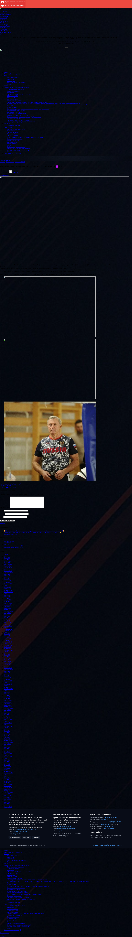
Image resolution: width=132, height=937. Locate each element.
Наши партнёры (12, 107)
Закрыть (2, 523)
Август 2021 (7, 651)
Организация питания (14, 118)
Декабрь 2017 (8, 723)
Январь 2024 (7, 605)
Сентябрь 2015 (8, 757)
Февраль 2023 (8, 622)
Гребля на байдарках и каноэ (16, 147)
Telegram (36, 837)
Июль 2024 (7, 595)
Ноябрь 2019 (7, 685)
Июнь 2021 (7, 655)
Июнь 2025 (7, 577)
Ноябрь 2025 (7, 569)
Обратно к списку (5, 485)
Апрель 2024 (7, 600)
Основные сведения (13, 91)
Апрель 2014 (7, 781)
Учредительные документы (15, 89)
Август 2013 (7, 794)
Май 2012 (7, 803)
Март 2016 (7, 752)
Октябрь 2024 (8, 590)
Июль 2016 (7, 745)
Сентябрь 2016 (8, 742)
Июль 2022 (7, 634)
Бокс (8, 152)
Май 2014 (7, 779)
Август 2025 (7, 574)
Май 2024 (7, 598)
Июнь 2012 (7, 802)
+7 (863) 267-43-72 (66, 826)
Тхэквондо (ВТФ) (12, 134)
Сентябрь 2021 (8, 650)
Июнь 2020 (7, 674)
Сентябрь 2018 (8, 708)
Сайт (1, 517)
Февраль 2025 (8, 584)
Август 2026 (7, 554)
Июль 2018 (7, 711)
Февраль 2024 (8, 603)
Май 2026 (7, 559)
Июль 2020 (7, 672)
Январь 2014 (7, 786)
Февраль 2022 (8, 642)
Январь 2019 (7, 702)
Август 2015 (7, 758)
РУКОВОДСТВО (12, 99)
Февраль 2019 (8, 700)
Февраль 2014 (8, 784)
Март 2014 (7, 782)
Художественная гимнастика (16, 129)
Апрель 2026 (7, 561)
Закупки (9, 84)
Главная (2, 160)
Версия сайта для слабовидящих (14, 2)
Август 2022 (7, 632)
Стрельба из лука (12, 135)
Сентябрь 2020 (8, 669)
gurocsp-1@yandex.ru (20, 831)
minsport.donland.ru (62, 831)
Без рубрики (7, 542)
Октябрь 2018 (8, 706)
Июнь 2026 (7, 558)
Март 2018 (7, 718)
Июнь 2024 (7, 596)
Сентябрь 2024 (8, 592)
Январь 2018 (7, 721)
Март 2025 (7, 582)
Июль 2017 (7, 729)
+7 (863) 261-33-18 (107, 820)
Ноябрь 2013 (7, 789)
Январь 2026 (7, 566)
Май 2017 (7, 732)
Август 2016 (7, 744)
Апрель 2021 (7, 658)
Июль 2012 (7, 800)
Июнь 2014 (7, 778)
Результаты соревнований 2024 (13, 546)
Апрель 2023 (7, 619)
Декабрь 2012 (8, 797)
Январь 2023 (7, 624)
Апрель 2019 (7, 697)
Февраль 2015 (8, 766)
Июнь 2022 (7, 635)
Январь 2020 (7, 682)
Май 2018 (7, 715)
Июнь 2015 (7, 760)
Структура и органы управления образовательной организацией (27, 102)
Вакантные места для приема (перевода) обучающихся (24, 117)
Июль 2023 (7, 614)
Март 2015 (7, 765)
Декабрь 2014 (8, 768)
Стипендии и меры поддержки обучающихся (21, 122)
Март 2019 (7, 698)
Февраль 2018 (8, 719)
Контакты (120, 845)
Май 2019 (7, 695)
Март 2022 (7, 640)
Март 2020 (7, 679)
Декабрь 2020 (8, 664)
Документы (10, 92)
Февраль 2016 (8, 753)
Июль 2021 (7, 653)
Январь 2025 (7, 585)
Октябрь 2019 (8, 687)
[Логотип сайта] (6, 34)
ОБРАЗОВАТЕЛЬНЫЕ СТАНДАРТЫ (19, 94)
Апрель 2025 (7, 580)
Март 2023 (7, 621)
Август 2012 (7, 799)
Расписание (10, 79)
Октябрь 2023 (8, 609)
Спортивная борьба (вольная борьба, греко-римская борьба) (25, 137)
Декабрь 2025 (8, 567)
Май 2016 (7, 748)
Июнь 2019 (7, 693)
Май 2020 (7, 676)
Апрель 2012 (7, 805)
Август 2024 (7, 593)
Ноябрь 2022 (7, 627)
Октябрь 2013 (8, 790)
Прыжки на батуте (13, 140)
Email (2, 514)
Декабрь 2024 (8, 587)
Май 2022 (7, 637)
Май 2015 (7, 761)
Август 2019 (7, 690)
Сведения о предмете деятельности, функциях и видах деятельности (28, 109)
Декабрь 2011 (8, 807)
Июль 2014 (7, 776)
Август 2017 (7, 727)
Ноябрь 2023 (7, 608)
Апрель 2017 (7, 734)
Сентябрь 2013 (8, 792)
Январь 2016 (7, 755)
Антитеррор (11, 81)
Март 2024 (7, 601)
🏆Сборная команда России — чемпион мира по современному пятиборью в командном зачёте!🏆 (34, 531)
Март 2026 (7, 563)
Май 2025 (7, 579)
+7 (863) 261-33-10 (105, 824)
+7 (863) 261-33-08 (22, 829)
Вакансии (10, 105)
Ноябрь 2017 (7, 724)
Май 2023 (7, 617)
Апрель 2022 (7, 639)
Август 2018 (7, 710)
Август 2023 (7, 613)
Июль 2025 (7, 575)
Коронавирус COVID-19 (14, 112)
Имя (2, 510)
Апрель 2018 (7, 716)
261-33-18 (32, 829)
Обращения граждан (13, 125)
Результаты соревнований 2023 (15, 162)
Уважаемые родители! (10, 534)
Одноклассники (15, 837)
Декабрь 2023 (8, 606)
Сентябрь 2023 (8, 611)
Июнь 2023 (7, 616)
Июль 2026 (7, 556)
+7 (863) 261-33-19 (109, 826)
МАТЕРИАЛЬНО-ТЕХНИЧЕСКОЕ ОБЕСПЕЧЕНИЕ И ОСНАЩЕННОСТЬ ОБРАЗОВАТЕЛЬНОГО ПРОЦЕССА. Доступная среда (48, 104)
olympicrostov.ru (17, 834)
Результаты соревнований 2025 (13, 547)
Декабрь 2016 (8, 737)
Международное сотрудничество (17, 113)
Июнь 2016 (7, 747)
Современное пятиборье (14, 139)
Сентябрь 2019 (8, 689)
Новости (7, 160)
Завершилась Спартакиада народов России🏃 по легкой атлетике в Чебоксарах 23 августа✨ (32, 532)
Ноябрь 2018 (7, 705)
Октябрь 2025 (8, 571)
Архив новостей (9, 541)
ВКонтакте (26, 837)
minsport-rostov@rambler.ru (66, 829)
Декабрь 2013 (8, 787)
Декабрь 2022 (8, 626)
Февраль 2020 (8, 681)
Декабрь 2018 (8, 703)
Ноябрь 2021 (7, 647)
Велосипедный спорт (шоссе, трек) (18, 150)
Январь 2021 (7, 663)
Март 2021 (7, 660)
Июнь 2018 (7, 713)
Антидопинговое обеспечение (16, 82)
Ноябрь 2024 (7, 588)
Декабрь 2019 (8, 684)
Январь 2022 (7, 643)
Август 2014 (7, 774)
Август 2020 (7, 671)
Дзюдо (9, 145)
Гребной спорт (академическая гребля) (19, 148)
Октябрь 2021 (8, 648)
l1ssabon (15, 172)
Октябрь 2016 (8, 740)
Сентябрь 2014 (8, 773)
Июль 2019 (7, 692)
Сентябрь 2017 (8, 726)
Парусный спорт (12, 142)
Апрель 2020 (7, 677)
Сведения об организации (108, 845)
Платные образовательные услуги (17, 115)
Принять (2, 936)
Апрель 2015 (7, 763)
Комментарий (5, 507)
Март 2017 (7, 736)
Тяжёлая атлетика (12, 132)
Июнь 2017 (7, 731)
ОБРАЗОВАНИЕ (12, 96)
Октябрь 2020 (8, 668)
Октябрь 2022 (8, 629)
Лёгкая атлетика (12, 143)
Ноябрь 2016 (7, 739)
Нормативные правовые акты (16, 110)
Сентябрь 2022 (8, 630)
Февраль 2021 (8, 661)
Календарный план (13, 77)
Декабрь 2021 (8, 645)
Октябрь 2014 (8, 771)
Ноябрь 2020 (7, 666)
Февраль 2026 (8, 564)
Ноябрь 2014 (7, 769)
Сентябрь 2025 (8, 572)
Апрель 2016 (7, 750)
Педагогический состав (14, 100)
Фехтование (11, 130)
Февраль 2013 (8, 795)
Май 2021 (7, 656)
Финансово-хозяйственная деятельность (19, 120)
